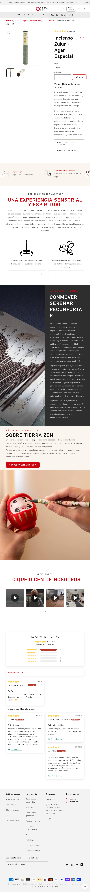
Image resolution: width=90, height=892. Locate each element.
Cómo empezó (12, 805)
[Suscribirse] (45, 864)
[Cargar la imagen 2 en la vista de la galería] (20, 73)
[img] (13, 682)
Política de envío (77, 884)
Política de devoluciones (31, 827)
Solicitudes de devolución (31, 800)
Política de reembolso (30, 884)
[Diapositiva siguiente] (87, 175)
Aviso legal (55, 886)
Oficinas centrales (13, 810)
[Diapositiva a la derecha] (51, 611)
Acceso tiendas (74, 800)
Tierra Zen (17, 884)
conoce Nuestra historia (22, 465)
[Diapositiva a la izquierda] (39, 611)
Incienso (9, 20)
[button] (5, 8)
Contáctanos (51, 799)
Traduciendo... (16, 749)
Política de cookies (33, 845)
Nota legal (30, 840)
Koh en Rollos (49, 20)
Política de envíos (33, 821)
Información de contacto (41, 886)
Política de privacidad (46, 884)
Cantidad (57, 73)
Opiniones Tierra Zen (14, 821)
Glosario (29, 807)
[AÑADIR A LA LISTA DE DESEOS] (81, 38)
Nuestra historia (12, 799)
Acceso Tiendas (71, 9)
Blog (7, 815)
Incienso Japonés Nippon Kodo (28, 20)
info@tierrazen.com (54, 819)
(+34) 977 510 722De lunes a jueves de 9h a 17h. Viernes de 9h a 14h (54, 809)
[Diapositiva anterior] (2, 175)
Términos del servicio (62, 884)
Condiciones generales (31, 814)
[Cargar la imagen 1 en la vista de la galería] (10, 73)
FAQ (27, 835)
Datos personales (33, 851)
